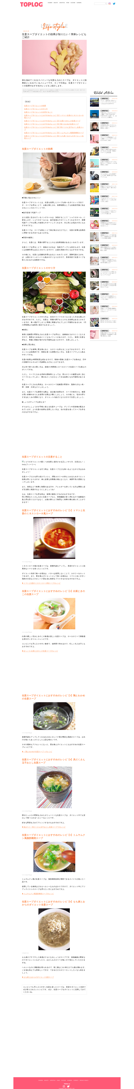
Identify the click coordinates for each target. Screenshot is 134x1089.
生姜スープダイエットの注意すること (38, 112)
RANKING (79, 2)
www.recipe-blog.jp (27, 561)
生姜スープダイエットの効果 (35, 106)
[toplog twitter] (115, 4)
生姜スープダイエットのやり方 (36, 109)
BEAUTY (56, 2)
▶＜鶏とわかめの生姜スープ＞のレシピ (37, 751)
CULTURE (73, 2)
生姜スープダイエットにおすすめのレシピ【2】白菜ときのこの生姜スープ (52, 121)
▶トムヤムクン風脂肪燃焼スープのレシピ (38, 894)
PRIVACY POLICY (84, 1080)
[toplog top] (31, 4)
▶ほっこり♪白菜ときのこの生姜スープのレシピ (40, 651)
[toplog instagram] (110, 4)
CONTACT (75, 1080)
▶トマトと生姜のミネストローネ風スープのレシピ (41, 583)
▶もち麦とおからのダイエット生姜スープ (38, 977)
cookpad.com (25, 953)
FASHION (50, 2)
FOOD (67, 2)
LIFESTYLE (62, 2)
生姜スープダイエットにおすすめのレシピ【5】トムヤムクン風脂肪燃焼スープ (54, 133)
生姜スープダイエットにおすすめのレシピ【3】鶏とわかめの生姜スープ (51, 124)
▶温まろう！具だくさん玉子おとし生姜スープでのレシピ (44, 827)
